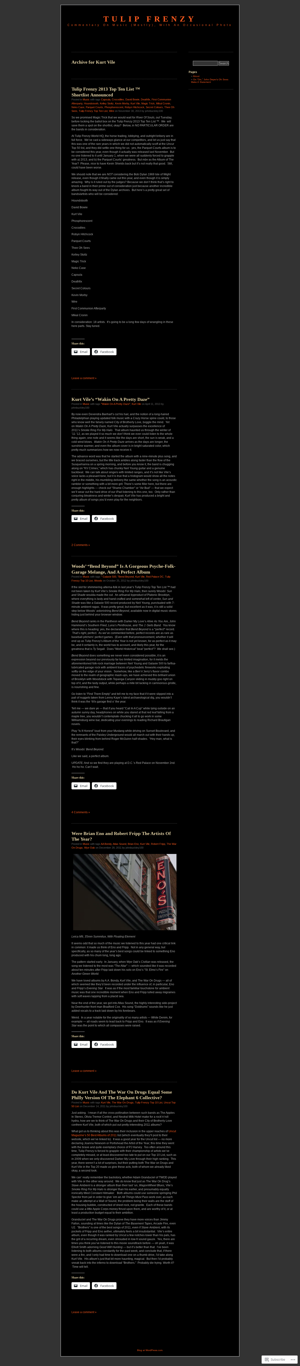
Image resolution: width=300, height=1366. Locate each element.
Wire (111, 111)
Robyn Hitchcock (134, 107)
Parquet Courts (94, 107)
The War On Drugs (123, 1102)
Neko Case (77, 107)
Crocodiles (118, 99)
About (196, 76)
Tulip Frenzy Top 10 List (148, 1102)
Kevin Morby (122, 103)
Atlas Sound (119, 843)
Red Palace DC (155, 576)
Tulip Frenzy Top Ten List (93, 111)
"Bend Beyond (126, 576)
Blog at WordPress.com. (150, 1350)
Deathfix (145, 99)
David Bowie (132, 99)
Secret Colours (154, 107)
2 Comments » (80, 545)
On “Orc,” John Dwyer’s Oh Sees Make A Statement (209, 80)
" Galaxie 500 (108, 576)
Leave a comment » (84, 378)
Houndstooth (91, 103)
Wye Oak (89, 847)
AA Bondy (106, 843)
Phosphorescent (114, 107)
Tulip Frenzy (150, 19)
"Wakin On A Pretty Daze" (115, 404)
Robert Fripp (158, 843)
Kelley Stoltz (107, 103)
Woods (98, 580)
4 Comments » (80, 812)
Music (86, 99)
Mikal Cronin (163, 103)
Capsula (105, 99)
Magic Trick (148, 103)
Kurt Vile (135, 103)
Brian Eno (133, 843)
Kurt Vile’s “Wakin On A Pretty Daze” (110, 399)
